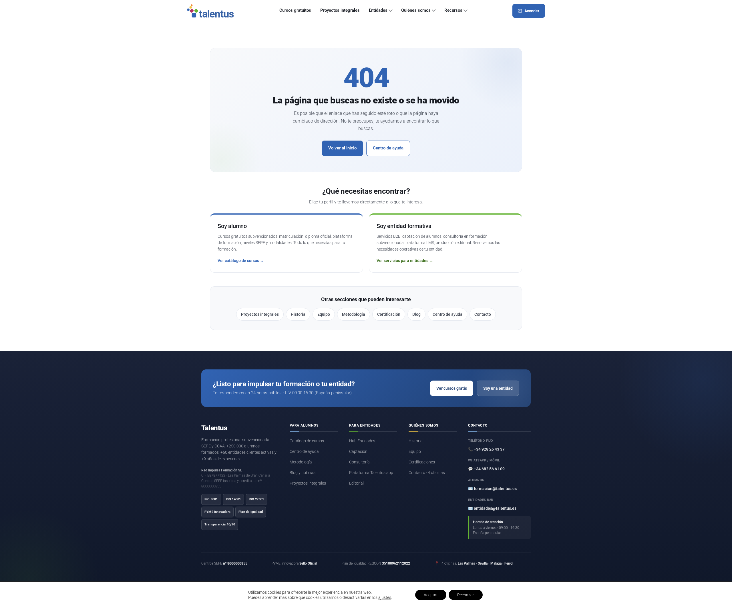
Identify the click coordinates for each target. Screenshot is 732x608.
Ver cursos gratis (451, 388)
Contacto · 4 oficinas (427, 472)
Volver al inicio (342, 148)
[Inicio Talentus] (210, 11)
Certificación (388, 314)
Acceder (531, 11)
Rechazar (465, 595)
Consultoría (359, 462)
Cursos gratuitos (295, 10)
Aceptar (431, 595)
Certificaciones (422, 462)
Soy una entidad (498, 388)
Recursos (453, 10)
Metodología (353, 314)
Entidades (378, 10)
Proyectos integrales (340, 10)
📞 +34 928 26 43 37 (486, 449)
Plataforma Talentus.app (371, 472)
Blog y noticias (302, 472)
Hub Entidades (362, 441)
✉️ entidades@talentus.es (492, 508)
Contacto (482, 314)
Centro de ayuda (388, 148)
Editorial (356, 483)
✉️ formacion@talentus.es (492, 488)
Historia (298, 314)
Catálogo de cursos (307, 441)
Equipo (323, 314)
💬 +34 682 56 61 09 (486, 469)
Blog (416, 314)
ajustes (384, 597)
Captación (358, 451)
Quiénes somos (416, 10)
